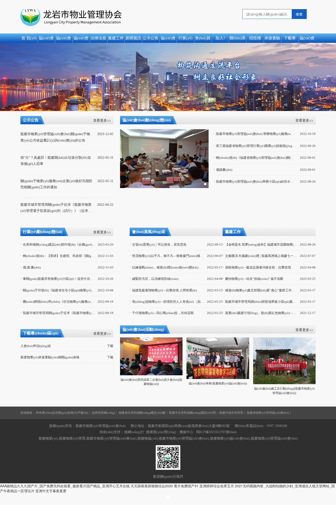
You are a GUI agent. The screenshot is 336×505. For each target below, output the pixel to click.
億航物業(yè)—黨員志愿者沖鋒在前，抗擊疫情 (258, 267)
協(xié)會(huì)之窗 (46, 39)
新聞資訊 (133, 38)
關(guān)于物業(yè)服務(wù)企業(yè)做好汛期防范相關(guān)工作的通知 (56, 184)
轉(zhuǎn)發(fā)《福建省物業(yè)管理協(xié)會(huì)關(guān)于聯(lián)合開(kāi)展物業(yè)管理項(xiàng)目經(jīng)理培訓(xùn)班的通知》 (256, 157)
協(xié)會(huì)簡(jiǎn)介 (63, 39)
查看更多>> (102, 120)
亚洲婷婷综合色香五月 (216, 485)
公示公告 (150, 38)
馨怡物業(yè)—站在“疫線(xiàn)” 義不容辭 (254, 279)
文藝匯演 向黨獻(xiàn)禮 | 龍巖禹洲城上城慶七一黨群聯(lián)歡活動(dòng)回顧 (261, 256)
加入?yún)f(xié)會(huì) (220, 39)
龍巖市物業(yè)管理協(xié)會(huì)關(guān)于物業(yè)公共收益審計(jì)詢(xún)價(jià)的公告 (55, 137)
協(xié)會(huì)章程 (81, 39)
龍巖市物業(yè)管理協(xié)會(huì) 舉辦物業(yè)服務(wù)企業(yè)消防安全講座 (256, 134)
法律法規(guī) (98, 39)
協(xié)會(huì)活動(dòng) (307, 39)
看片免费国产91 (186, 485)
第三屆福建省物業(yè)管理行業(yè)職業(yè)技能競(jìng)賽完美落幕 (256, 146)
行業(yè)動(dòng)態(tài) (185, 39)
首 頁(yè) (28, 38)
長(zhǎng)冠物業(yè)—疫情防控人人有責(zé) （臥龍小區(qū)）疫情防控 (168, 301)
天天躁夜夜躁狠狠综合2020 (152, 485)
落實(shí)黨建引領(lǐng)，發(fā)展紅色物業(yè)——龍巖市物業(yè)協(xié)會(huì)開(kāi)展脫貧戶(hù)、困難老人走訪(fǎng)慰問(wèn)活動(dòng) (261, 313)
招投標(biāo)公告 (254, 39)
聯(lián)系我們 (237, 39)
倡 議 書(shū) (32, 267)
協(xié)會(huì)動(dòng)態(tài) (168, 39)
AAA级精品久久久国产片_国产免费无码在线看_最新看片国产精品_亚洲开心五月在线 (65, 485)
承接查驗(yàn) (272, 39)
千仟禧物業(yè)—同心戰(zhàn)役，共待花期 (163, 313)
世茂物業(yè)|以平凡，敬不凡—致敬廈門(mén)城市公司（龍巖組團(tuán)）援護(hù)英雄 (168, 256)
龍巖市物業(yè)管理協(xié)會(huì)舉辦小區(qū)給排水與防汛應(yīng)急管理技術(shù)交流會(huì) (256, 181)
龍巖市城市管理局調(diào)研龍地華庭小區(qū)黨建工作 (261, 301)
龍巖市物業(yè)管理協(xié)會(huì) (184, 438)
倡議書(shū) (224, 170)
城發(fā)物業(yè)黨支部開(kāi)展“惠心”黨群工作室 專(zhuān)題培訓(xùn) (261, 290)
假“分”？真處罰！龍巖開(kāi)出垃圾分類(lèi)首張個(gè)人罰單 (55, 161)
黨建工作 (116, 38)
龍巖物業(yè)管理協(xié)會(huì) (274, 438)
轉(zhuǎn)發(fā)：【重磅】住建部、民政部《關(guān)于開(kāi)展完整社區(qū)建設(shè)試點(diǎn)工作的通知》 (59, 256)
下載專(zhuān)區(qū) (290, 39)
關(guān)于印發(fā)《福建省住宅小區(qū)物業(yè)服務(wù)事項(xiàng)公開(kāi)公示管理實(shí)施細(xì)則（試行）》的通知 (59, 290)
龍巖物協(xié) (147, 438)
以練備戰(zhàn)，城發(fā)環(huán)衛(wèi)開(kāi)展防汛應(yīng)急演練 (168, 267)
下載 (110, 346)
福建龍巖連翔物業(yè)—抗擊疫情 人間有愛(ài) (164, 290)
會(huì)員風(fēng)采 (202, 39)
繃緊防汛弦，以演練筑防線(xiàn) (155, 279)
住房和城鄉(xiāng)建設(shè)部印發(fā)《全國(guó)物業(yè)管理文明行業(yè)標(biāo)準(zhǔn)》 (59, 244)
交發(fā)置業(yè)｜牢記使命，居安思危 (159, 244)
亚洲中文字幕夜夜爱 (50, 490)
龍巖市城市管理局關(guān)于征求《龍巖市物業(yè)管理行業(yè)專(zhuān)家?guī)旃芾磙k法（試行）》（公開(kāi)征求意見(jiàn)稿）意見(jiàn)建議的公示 (59, 313)
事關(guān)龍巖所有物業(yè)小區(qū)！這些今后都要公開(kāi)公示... (59, 279)
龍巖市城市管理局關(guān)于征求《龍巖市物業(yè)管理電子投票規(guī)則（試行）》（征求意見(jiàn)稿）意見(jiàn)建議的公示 (56, 208)
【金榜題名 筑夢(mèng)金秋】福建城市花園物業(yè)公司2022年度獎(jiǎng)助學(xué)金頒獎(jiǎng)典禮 (261, 244)
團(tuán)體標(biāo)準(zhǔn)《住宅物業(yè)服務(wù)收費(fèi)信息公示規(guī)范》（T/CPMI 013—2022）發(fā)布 (59, 301)
